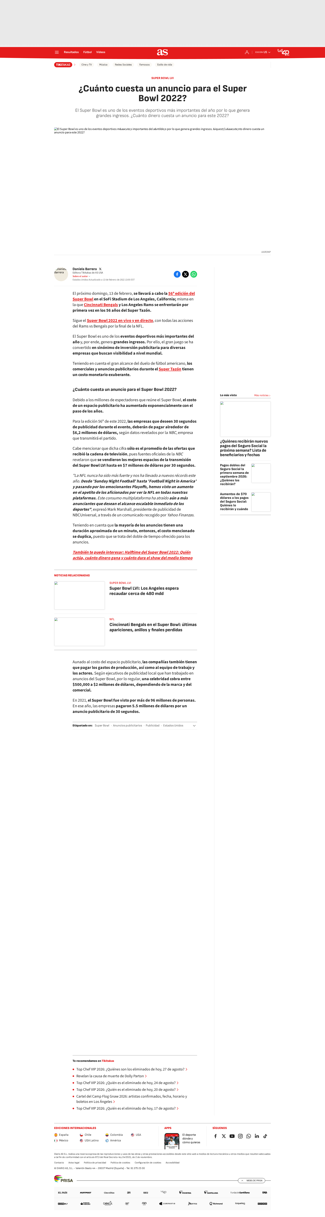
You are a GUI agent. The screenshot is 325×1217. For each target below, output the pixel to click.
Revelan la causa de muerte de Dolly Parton (110, 1076)
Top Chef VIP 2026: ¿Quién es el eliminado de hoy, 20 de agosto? (126, 1089)
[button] (194, 726)
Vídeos (100, 52)
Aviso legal (73, 1162)
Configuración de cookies (148, 1162)
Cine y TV (86, 64)
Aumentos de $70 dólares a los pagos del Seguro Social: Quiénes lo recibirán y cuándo (234, 501)
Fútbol (87, 52)
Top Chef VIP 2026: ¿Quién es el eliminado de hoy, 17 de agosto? (126, 1108)
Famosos (144, 64)
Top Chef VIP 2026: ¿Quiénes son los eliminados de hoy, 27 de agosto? (130, 1069)
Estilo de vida (164, 64)
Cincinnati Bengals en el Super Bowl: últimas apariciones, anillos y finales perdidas (153, 627)
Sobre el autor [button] (80, 276)
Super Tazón (170, 369)
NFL (112, 619)
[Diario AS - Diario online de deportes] (162, 52)
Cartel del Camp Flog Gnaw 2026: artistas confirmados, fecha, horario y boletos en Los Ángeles (131, 1099)
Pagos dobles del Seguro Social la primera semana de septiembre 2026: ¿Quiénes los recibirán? (234, 474)
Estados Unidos (173, 725)
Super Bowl (102, 725)
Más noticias (261, 395)
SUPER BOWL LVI (162, 78)
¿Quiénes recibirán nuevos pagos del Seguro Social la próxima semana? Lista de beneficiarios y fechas (244, 448)
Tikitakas (108, 1061)
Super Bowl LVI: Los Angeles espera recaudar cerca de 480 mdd (144, 591)
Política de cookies (120, 1162)
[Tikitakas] (65, 64)
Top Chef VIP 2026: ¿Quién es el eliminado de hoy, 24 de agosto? (126, 1083)
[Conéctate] (247, 52)
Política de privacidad (95, 1162)
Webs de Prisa (254, 1180)
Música (103, 64)
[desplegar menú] (56, 52)
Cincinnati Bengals (101, 305)
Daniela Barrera (85, 269)
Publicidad (152, 725)
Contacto (59, 1162)
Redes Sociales (123, 64)
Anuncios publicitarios (127, 725)
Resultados (71, 52)
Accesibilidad (172, 1162)
